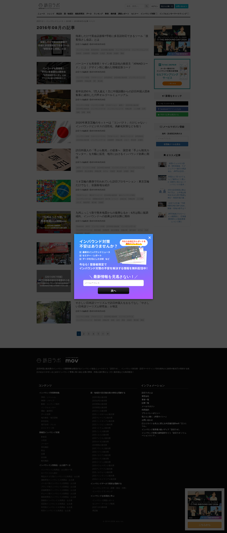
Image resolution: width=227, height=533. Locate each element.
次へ (113, 290)
